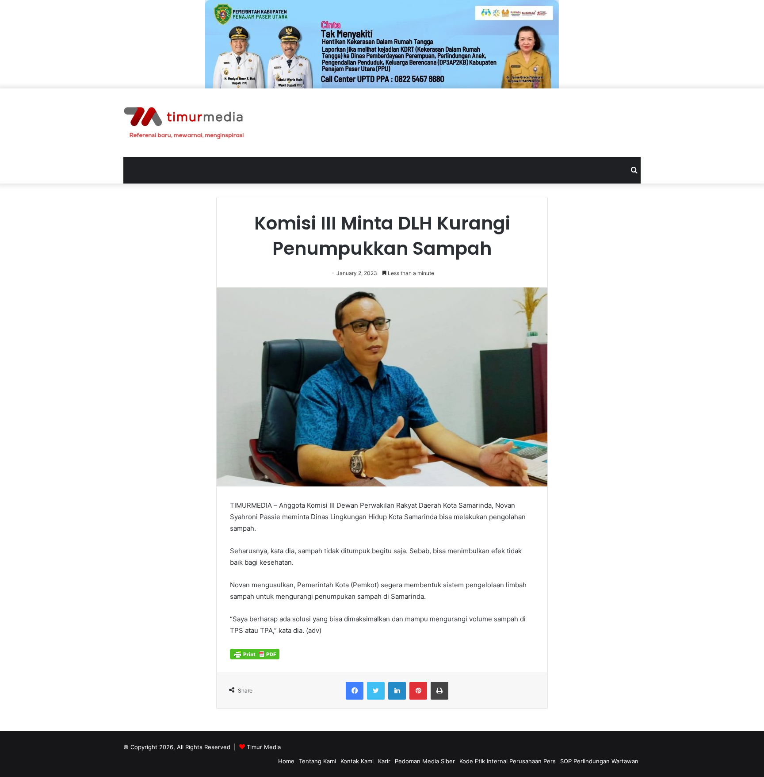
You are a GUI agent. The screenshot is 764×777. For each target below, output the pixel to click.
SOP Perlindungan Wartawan (599, 761)
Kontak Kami (357, 761)
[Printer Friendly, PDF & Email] (254, 653)
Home (286, 761)
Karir (384, 761)
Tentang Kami (317, 761)
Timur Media (264, 746)
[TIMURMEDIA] (183, 122)
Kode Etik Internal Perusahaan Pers (507, 761)
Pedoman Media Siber (425, 761)
